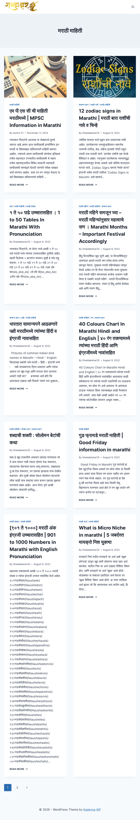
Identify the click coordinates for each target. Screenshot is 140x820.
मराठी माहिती (14, 104)
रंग (92, 317)
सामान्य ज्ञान (83, 104)
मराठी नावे (94, 104)
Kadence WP (92, 809)
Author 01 (18, 133)
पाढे (11, 206)
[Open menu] (133, 6)
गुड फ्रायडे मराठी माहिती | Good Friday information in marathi (104, 442)
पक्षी (22, 317)
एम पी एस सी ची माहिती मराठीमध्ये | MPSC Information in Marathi (35, 118)
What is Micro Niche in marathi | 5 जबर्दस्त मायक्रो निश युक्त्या (102, 535)
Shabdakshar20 (91, 133)
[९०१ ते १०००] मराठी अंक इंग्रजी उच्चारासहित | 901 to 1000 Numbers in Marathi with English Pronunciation (33, 542)
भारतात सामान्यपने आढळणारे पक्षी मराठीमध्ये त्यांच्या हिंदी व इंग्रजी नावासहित (33, 331)
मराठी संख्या (31, 206)
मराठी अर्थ (83, 521)
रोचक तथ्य (26, 429)
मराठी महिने (83, 206)
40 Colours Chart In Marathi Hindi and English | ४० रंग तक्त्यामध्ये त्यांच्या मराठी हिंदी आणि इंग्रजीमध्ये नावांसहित (104, 338)
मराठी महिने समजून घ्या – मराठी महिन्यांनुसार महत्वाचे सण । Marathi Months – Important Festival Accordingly (103, 227)
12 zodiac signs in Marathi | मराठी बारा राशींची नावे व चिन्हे (104, 118)
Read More (19, 184)
